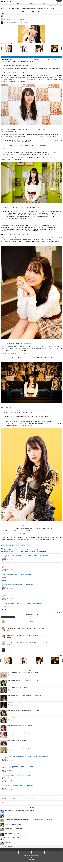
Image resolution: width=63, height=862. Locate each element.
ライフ (57, 3)
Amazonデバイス (8, 617)
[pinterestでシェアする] (36, 11)
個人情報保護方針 (36, 855)
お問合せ (25, 855)
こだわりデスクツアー (17, 798)
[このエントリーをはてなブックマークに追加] (39, 11)
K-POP (40, 798)
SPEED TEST (31, 3)
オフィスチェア (23, 617)
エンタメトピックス (25, 545)
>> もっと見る (59, 655)
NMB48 (17, 545)
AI (23, 798)
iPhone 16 (9, 798)
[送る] (33, 11)
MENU (59, 0)
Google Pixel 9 (28, 798)
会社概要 (32, 855)
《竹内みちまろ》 (59, 543)
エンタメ (44, 3)
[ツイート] (27, 11)
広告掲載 (28, 855)
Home (18, 853)
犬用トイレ (52, 617)
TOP (31, 849)
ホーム (6, 3)
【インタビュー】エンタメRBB (7, 545)
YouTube (44, 853)
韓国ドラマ (35, 798)
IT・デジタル (19, 3)
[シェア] (30, 11)
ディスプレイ (38, 617)
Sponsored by (55, 612)
